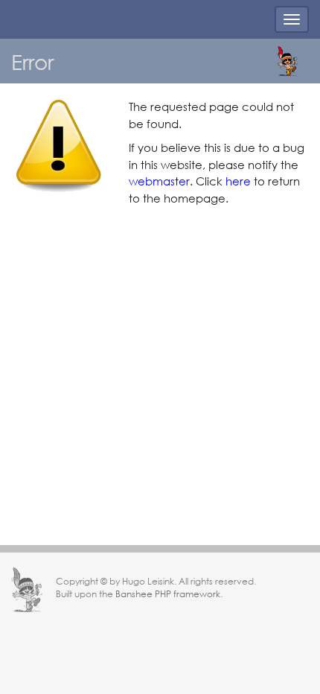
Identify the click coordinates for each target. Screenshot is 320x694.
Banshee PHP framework (167, 594)
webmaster (159, 181)
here (238, 181)
